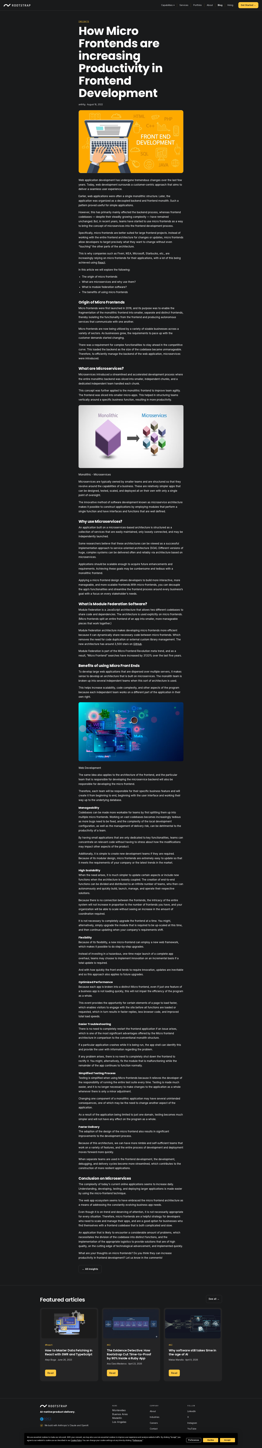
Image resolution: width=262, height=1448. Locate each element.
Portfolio (197, 5)
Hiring (230, 5)
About (210, 5)
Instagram (192, 1423)
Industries (154, 1417)
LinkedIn (191, 1411)
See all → (214, 1298)
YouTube (191, 1428)
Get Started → (248, 5)
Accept (227, 1440)
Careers (154, 1423)
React (101, 262)
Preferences (193, 1440)
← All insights (90, 1268)
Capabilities (168, 5)
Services (184, 5)
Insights (84, 21)
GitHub (137, 644)
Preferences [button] (137, 1440)
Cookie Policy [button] (76, 1440)
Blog (220, 5)
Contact (154, 1428)
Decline (210, 1440)
